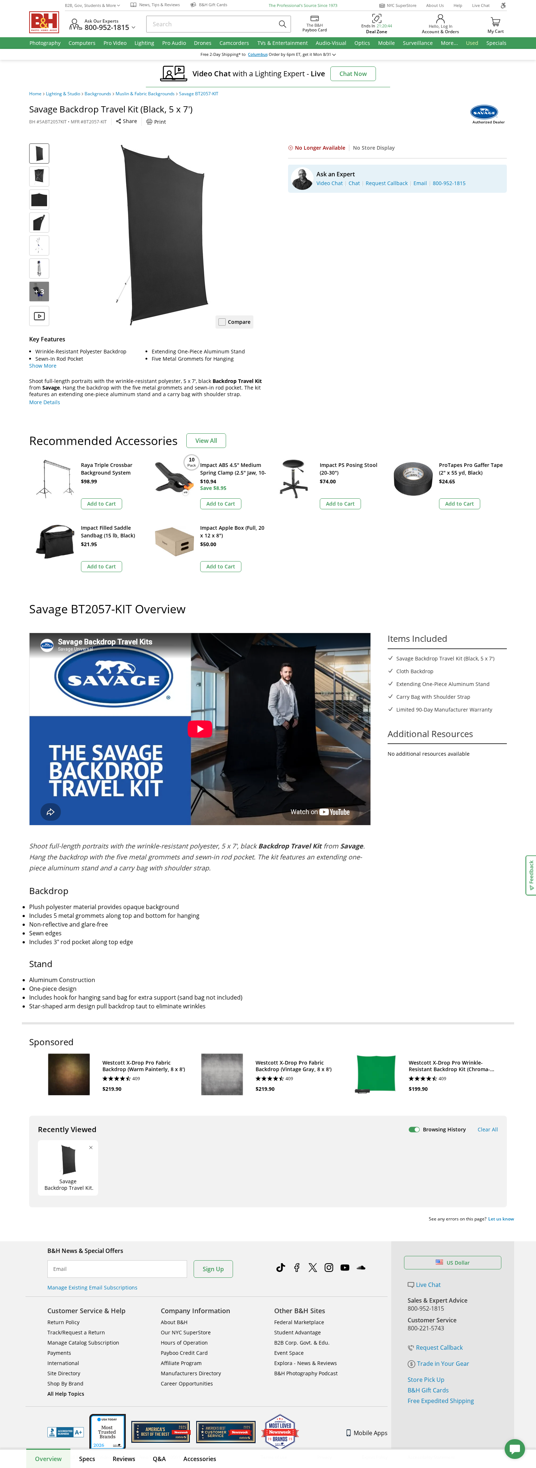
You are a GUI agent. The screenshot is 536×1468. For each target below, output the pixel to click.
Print (160, 121)
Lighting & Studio (63, 94)
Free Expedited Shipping (441, 1401)
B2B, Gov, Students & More (90, 5)
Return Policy (63, 1322)
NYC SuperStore (401, 5)
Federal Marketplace (299, 1322)
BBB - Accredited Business (65, 1432)
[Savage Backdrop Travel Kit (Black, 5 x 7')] (162, 234)
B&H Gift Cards (428, 1390)
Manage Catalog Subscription (83, 1342)
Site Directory (63, 1373)
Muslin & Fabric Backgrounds (145, 94)
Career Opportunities (187, 1383)
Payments (59, 1352)
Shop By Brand (65, 1383)
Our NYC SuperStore (186, 1332)
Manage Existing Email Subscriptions (92, 1287)
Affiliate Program (181, 1363)
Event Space (289, 1352)
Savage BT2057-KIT (198, 94)
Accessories (199, 1459)
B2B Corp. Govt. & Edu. (302, 1342)
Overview (48, 1459)
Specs (87, 1459)
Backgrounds (98, 94)
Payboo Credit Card (184, 1352)
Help (458, 5)
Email (60, 1269)
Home (35, 94)
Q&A (159, 1459)
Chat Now (353, 74)
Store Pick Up (426, 1380)
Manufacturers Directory (191, 1373)
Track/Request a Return (76, 1332)
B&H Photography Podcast (306, 1373)
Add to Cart (101, 503)
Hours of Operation (184, 1342)
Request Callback (439, 1348)
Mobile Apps (371, 1433)
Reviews (124, 1459)
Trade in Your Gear (443, 1364)
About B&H (174, 1322)
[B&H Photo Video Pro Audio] (47, 22)
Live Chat (481, 5)
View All (206, 441)
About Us (435, 5)
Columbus (258, 54)
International (63, 1363)
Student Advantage (297, 1332)
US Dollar (458, 1262)
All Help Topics (65, 1393)
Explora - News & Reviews (305, 1363)
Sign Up (213, 1269)
